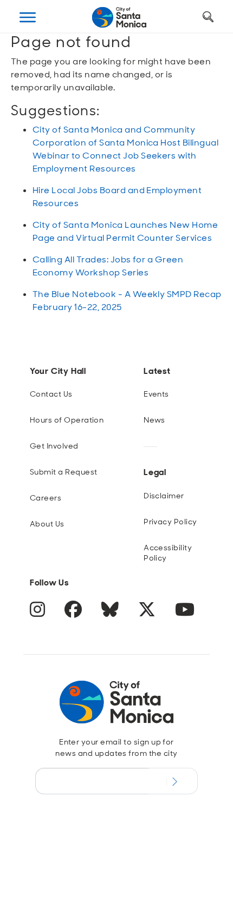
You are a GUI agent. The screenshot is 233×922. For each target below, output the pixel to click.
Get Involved (54, 446)
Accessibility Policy (168, 553)
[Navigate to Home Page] (119, 17)
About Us (47, 524)
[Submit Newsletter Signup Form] (173, 781)
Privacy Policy (170, 521)
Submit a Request (64, 472)
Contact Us (51, 394)
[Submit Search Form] (28, 70)
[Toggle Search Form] (208, 17)
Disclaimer (164, 495)
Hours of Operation (67, 420)
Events (156, 394)
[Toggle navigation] (28, 17)
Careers (45, 498)
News (154, 420)
